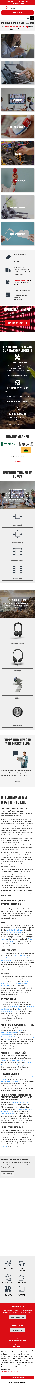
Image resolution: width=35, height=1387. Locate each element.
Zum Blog (17, 781)
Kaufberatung (17, 13)
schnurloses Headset (14, 932)
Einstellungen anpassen (17, 1382)
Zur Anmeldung (7, 1174)
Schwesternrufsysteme (25, 1109)
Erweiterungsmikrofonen (20, 1060)
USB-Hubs (21, 1081)
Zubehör (4, 1060)
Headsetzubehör (20, 955)
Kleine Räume (17, 525)
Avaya (3, 986)
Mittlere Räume (17, 543)
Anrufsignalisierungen (8, 1011)
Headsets (4, 939)
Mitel (22, 983)
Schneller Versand (21, 1269)
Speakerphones (17, 725)
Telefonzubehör (15, 1007)
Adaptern (20, 1009)
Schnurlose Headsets (17, 644)
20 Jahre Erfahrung (8, 1295)
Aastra (12, 983)
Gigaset (26, 983)
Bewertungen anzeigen (17, 1317)
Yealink (26, 981)
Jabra (30, 939)
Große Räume (17, 578)
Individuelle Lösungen (21, 1295)
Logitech (22, 1037)
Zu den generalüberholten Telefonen (17, 401)
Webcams (17, 698)
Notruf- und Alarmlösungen (20, 1102)
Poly (16, 941)
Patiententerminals (7, 1111)
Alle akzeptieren (17, 1377)
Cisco (7, 983)
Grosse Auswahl (8, 1282)
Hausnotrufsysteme (7, 1114)
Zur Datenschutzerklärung (10, 1371)
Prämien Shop (22, 1282)
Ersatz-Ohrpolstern (7, 958)
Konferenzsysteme (7, 1034)
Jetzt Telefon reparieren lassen (17, 375)
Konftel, (28, 1037)
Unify (7, 986)
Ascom (17, 983)
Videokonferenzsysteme (9, 1032)
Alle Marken (17, 462)
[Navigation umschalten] (2, 12)
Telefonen (4, 981)
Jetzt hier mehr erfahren (17, 323)
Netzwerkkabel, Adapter (9, 1081)
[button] (11, 456)
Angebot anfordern (17, 1330)
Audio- (21, 1030)
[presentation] (3, 449)
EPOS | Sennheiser (7, 941)
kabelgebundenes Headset (15, 930)
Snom (3, 983)
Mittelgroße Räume (17, 560)
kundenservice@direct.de (17, 1340)
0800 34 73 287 (17, 1346)
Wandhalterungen (19, 1065)
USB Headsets (17, 671)
